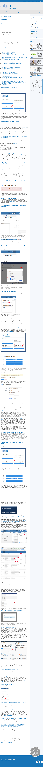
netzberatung (15, 12)
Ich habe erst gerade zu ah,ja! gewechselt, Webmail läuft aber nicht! (14, 78)
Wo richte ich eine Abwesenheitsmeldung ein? (10, 65)
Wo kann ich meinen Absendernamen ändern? (10, 73)
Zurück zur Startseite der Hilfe (6, 742)
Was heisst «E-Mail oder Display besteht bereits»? (11, 59)
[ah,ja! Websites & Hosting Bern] (8, 8)
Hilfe (36, 1)
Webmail (32, 1)
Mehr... (39, 18)
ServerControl (21, 154)
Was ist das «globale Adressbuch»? (8, 74)
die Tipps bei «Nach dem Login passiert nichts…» (17, 153)
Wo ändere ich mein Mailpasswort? (8, 68)
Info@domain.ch (6, 168)
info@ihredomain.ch (7, 715)
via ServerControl (12, 201)
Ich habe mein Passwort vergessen (8, 60)
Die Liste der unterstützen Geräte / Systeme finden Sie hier (12, 517)
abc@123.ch (15, 143)
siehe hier (2, 44)
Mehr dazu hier (13, 715)
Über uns (24, 1)
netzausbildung (25, 12)
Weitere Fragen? (5, 84)
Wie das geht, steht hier (5, 410)
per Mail (22, 173)
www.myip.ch (6, 132)
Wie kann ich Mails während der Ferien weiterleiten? (11, 67)
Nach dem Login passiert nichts (7, 53)
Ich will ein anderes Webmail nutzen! (8, 72)
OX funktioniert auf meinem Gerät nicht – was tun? (11, 71)
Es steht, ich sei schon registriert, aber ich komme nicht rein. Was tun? (14, 56)
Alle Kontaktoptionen (5, 760)
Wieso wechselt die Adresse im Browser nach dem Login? (12, 77)
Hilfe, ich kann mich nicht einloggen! (8, 52)
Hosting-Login (40, 1)
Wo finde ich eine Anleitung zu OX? (8, 64)
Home (5, 16)
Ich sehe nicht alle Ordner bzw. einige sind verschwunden (12, 63)
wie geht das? (24, 127)
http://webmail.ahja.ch (12, 26)
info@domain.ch (3, 169)
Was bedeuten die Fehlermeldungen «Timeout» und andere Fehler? (14, 54)
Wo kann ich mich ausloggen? (7, 76)
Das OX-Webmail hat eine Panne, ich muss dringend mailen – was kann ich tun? (14, 58)
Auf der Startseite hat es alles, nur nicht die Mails (10, 62)
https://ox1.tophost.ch (10, 704)
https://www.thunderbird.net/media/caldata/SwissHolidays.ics (12, 610)
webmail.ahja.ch (10, 331)
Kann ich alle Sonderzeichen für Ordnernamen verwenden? (12, 80)
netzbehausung (36, 12)
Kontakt (29, 1)
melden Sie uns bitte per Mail (17, 131)
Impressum (40, 758)
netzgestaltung (5, 12)
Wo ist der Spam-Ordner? (6, 69)
